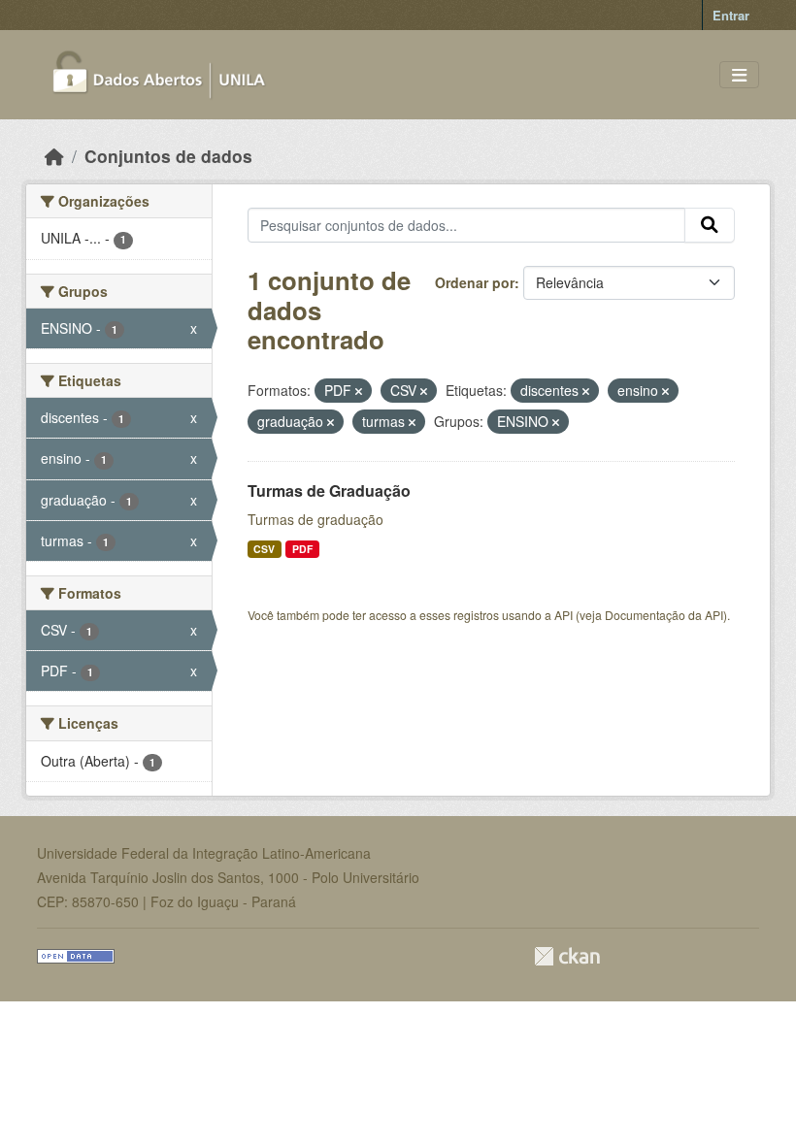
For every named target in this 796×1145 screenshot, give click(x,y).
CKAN (567, 956)
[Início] (54, 156)
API (563, 614)
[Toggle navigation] (739, 75)
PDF (302, 548)
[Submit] (709, 225)
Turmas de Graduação (329, 490)
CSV (264, 548)
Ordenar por (474, 282)
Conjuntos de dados (168, 156)
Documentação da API (664, 614)
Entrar (731, 15)
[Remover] (358, 391)
